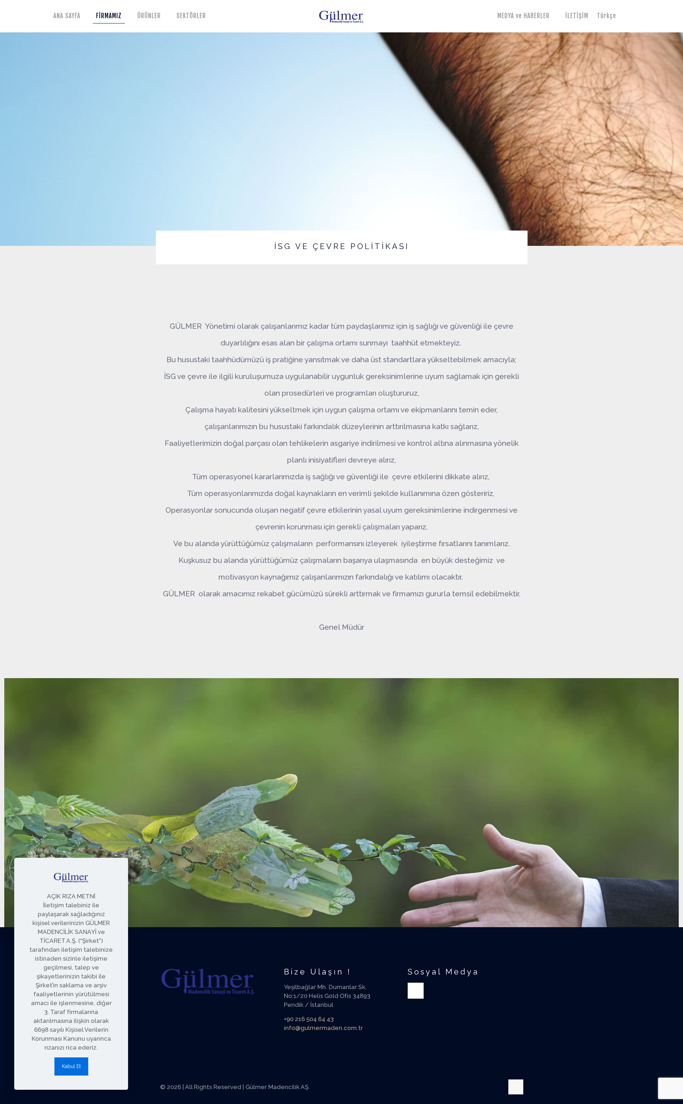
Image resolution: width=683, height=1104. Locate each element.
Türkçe (606, 16)
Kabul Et (71, 1066)
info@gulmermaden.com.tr (323, 1027)
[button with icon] (416, 991)
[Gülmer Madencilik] (342, 16)
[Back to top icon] (515, 1086)
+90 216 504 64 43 (309, 1019)
